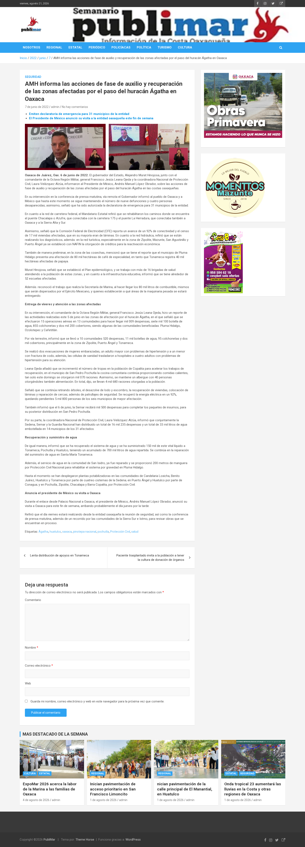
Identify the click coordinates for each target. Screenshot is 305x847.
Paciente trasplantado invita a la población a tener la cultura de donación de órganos (150, 558)
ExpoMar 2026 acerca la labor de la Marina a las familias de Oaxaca (50, 789)
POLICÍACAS (121, 47)
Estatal (44, 773)
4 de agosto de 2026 (36, 800)
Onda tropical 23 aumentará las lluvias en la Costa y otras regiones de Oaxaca (252, 789)
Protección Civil (120, 531)
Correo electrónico (39, 665)
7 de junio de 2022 (37, 107)
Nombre (31, 647)
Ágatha (43, 531)
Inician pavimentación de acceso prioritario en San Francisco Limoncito (113, 789)
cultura (30, 773)
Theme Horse (85, 839)
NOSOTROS (31, 47)
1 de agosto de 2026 (103, 800)
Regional (97, 773)
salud (134, 531)
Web (28, 683)
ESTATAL (75, 47)
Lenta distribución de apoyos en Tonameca (59, 555)
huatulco (55, 531)
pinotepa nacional (84, 531)
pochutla (103, 531)
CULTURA (185, 47)
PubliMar (49, 839)
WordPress (133, 839)
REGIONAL (54, 47)
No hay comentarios (75, 107)
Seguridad (33, 76)
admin (55, 107)
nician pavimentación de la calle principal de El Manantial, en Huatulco (184, 789)
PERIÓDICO (97, 47)
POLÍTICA (144, 47)
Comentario (33, 600)
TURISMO (164, 47)
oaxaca (67, 531)
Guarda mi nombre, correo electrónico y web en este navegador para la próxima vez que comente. (97, 701)
